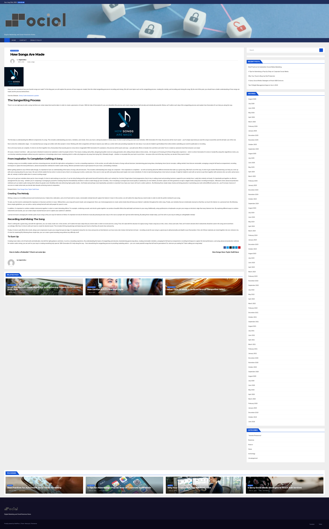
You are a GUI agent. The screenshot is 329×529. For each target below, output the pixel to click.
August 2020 (252, 376)
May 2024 (251, 221)
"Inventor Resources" (255, 435)
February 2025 (253, 181)
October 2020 (252, 367)
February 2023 (253, 276)
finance (250, 444)
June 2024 (251, 217)
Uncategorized (14, 50)
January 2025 (252, 185)
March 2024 (252, 231)
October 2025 (252, 144)
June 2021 (251, 335)
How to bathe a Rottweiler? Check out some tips (27, 252)
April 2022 (251, 299)
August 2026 (252, 99)
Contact (23, 40)
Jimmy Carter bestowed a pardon (29, 95)
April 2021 (251, 340)
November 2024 (253, 194)
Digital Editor (22, 60)
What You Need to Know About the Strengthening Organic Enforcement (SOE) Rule (44, 288)
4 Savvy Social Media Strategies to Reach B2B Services (266, 80)
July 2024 (251, 212)
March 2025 (252, 176)
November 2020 (253, 362)
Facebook (312, 524)
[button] (323, 40)
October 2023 (252, 249)
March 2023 (252, 271)
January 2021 (252, 353)
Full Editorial (104, 490)
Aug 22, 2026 (92, 490)
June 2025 (251, 162)
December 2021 (253, 312)
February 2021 (253, 349)
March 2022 (252, 303)
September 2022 (253, 285)
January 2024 (252, 240)
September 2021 (253, 321)
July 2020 (251, 380)
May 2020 (251, 390)
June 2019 (251, 421)
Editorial (22, 490)
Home (14, 40)
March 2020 (252, 399)
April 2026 (251, 117)
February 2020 (253, 403)
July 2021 (251, 330)
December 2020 (253, 358)
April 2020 (251, 394)
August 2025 (252, 153)
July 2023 (251, 258)
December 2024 (253, 190)
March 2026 (252, 121)
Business (251, 440)
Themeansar (34, 523)
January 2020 (252, 408)
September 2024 (253, 203)
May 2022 (251, 294)
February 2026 (253, 126)
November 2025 (253, 140)
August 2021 (252, 326)
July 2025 (251, 158)
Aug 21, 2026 (172, 490)
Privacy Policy (36, 40)
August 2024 (252, 208)
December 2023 (253, 244)
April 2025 (251, 171)
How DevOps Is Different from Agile (105, 289)
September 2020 (253, 371)
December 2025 (253, 135)
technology (251, 453)
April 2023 (251, 267)
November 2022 (253, 281)
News (250, 449)
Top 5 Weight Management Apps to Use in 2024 (263, 85)
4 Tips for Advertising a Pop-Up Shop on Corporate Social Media (268, 71)
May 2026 (251, 112)
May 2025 (251, 167)
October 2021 (252, 317)
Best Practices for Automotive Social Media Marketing (265, 67)
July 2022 (251, 290)
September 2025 (253, 149)
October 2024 (252, 199)
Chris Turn (22, 292)
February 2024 (253, 235)
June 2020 (251, 385)
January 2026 (252, 131)
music (29, 62)
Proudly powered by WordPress (12, 523)
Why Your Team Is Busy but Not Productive (261, 76)
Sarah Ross (181, 292)
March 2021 (252, 344)
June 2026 (251, 108)
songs (33, 62)
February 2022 (253, 308)
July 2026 (251, 103)
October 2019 (252, 417)
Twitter (320, 524)
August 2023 (252, 253)
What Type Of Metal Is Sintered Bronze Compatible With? (196, 289)
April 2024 (251, 226)
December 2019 (253, 412)
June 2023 (251, 262)
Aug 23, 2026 (12, 490)
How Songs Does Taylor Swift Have (28, 189)
